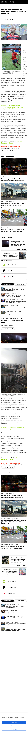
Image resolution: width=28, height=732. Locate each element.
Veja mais (9, 718)
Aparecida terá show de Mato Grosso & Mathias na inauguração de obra (15, 290)
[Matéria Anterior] (5, 243)
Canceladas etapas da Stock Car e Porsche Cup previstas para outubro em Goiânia (15, 313)
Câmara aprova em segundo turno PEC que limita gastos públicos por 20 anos (17, 561)
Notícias (3, 16)
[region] (14, 722)
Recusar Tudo (14, 729)
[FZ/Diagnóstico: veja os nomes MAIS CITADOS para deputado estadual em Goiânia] (3, 611)
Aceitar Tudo (14, 722)
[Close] (26, 714)
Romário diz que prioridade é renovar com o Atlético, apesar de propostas (10, 572)
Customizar (14, 725)
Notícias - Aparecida (10, 299)
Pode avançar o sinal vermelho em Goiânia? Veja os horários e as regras (13, 180)
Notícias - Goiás (9, 311)
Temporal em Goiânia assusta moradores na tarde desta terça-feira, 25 (17, 244)
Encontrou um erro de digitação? (10, 146)
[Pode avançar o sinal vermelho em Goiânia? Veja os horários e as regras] (14, 166)
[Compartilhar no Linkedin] (10, 19)
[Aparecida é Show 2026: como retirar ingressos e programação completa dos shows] (3, 617)
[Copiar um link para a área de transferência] (12, 19)
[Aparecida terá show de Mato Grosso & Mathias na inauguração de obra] (3, 289)
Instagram (4, 142)
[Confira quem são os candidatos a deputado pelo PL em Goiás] (3, 306)
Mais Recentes (20, 284)
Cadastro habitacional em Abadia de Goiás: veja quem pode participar (12, 231)
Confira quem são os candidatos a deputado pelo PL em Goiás (15, 307)
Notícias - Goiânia (5, 177)
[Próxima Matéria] (22, 255)
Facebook (19, 141)
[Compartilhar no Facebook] (2, 19)
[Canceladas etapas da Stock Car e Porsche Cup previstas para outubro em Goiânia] (3, 312)
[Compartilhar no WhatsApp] (7, 19)
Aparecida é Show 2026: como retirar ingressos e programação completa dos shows (15, 302)
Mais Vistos (7, 284)
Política (7, 294)
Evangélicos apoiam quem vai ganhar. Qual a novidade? (10, 256)
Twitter (11, 142)
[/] (2, 2)
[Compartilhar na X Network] (5, 19)
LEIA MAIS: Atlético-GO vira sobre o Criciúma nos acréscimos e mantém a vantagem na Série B (12, 107)
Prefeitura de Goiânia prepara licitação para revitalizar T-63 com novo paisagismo (13, 205)
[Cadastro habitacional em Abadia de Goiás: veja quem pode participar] (14, 217)
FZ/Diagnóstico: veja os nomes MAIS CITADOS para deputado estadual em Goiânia (15, 296)
